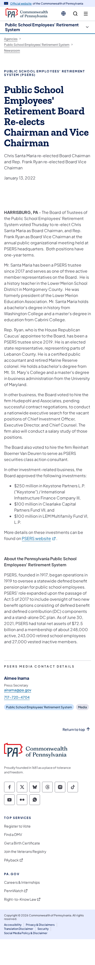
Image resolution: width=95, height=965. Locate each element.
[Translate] (63, 13)
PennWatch (13, 891)
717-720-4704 (17, 697)
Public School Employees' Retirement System (42, 27)
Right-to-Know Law (20, 899)
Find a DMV (13, 834)
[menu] (86, 14)
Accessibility (13, 924)
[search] (75, 14)
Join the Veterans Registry (25, 851)
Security (43, 928)
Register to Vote (17, 826)
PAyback (11, 860)
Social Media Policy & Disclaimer (25, 933)
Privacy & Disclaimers (40, 924)
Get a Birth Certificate (22, 843)
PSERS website (39, 538)
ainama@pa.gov (17, 690)
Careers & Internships (22, 882)
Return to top (74, 729)
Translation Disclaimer (18, 928)
